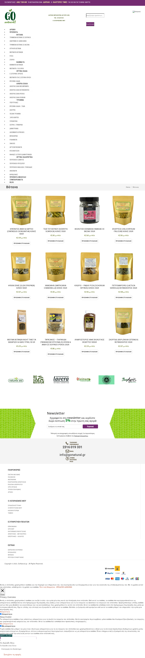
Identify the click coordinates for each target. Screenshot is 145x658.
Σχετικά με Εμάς (14, 474)
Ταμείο (10, 513)
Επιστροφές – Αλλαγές (16, 536)
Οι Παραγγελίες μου (15, 508)
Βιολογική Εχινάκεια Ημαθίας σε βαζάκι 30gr (89, 230)
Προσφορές (12, 552)
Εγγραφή (90, 426)
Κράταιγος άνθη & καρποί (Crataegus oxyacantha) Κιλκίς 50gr (21, 231)
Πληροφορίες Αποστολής (17, 482)
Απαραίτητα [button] (5, 612)
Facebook (11, 477)
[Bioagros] (129, 379)
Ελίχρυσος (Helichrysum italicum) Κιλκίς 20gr (123, 230)
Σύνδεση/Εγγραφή (14, 505)
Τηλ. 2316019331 (59, 18)
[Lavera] (61, 379)
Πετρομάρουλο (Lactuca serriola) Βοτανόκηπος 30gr (123, 286)
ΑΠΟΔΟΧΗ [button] (60, 587)
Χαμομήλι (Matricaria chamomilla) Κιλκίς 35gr (55, 286)
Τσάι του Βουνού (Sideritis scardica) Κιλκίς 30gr (55, 230)
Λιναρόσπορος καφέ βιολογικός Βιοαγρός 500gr (89, 341)
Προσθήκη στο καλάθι (21, 243)
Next (138, 380)
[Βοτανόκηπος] (38, 379)
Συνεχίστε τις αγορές (12, 654)
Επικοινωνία (12, 526)
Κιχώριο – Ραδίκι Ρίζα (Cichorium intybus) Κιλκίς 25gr (89, 286)
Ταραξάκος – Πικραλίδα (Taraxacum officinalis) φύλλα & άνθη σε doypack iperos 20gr (55, 342)
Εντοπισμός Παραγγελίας (17, 531)
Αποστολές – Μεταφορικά (17, 534)
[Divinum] (84, 379)
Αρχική (10, 492)
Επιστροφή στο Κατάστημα (11, 649)
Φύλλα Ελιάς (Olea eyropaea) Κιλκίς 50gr (21, 286)
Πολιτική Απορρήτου (81, 436)
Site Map (11, 529)
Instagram (12, 479)
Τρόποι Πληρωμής (14, 489)
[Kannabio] (106, 379)
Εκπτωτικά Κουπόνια (15, 550)
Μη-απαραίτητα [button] (6, 623)
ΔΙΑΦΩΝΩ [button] (68, 587)
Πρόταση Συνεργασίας (16, 557)
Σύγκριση (30, 243)
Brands (11, 555)
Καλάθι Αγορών (13, 510)
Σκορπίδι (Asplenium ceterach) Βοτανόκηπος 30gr (123, 341)
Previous (6, 380)
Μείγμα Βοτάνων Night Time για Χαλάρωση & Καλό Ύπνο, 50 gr (21, 341)
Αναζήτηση (90, 24)
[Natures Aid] (16, 379)
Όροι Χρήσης (12, 487)
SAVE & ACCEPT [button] (6, 635)
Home (128, 187)
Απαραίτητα (7, 614)
